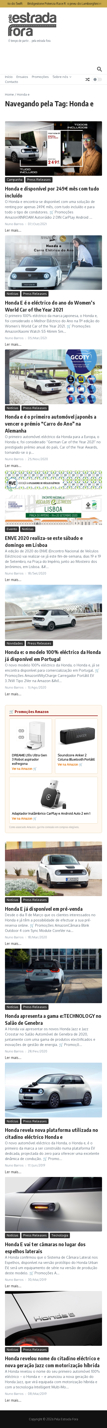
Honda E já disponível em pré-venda (44, 909)
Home (9, 94)
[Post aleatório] (88, 79)
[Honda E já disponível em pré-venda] (53, 869)
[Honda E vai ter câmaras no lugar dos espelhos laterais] (53, 1204)
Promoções (40, 77)
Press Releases (39, 180)
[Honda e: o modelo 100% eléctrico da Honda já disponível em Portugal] (53, 612)
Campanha (14, 180)
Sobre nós (60, 77)
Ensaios (22, 77)
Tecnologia (60, 1235)
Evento (12, 529)
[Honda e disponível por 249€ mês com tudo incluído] (53, 148)
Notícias (12, 294)
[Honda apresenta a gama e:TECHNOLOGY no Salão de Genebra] (53, 976)
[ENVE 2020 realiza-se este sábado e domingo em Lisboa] (53, 498)
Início (9, 77)
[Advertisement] (53, 53)
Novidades (15, 643)
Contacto (11, 82)
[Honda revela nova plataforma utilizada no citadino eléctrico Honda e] (53, 1090)
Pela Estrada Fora (32, 24)
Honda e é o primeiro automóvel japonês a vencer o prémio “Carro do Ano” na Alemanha (50, 423)
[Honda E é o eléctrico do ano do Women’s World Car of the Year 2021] (53, 262)
